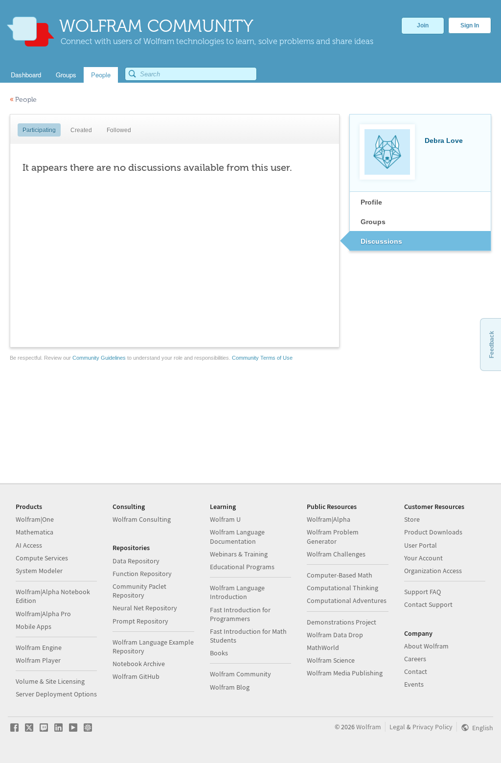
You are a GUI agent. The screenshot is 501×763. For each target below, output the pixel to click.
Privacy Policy (432, 726)
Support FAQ (422, 591)
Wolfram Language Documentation (237, 536)
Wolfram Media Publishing (345, 673)
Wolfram (368, 726)
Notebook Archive (139, 663)
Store (412, 519)
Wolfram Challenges (336, 554)
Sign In (469, 25)
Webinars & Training (239, 554)
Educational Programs (242, 566)
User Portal (420, 545)
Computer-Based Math (339, 575)
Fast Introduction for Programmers (240, 614)
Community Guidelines (99, 358)
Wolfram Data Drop (335, 634)
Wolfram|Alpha (328, 519)
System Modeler (39, 570)
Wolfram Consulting (142, 519)
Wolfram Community (240, 674)
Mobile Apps (33, 626)
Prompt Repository (140, 621)
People (23, 99)
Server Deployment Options (56, 694)
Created (81, 130)
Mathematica (34, 532)
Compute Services (42, 558)
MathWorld (323, 647)
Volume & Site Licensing (50, 681)
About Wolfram (426, 646)
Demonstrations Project (341, 622)
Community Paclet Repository (139, 591)
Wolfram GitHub (136, 676)
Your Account (423, 558)
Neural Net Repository (145, 607)
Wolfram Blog (230, 687)
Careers (415, 658)
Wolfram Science (331, 660)
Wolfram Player (38, 660)
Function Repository (142, 573)
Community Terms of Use (262, 358)
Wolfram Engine (39, 647)
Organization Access (433, 570)
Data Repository (136, 560)
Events (414, 684)
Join (423, 25)
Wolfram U (225, 519)
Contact (415, 671)
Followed (119, 130)
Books (219, 652)
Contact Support (428, 604)
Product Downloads (433, 532)
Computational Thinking (342, 587)
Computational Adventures (347, 600)
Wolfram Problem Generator (333, 536)
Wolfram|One (35, 519)
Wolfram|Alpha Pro (43, 613)
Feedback (491, 344)
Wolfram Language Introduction (237, 592)
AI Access (29, 545)
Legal (397, 726)
